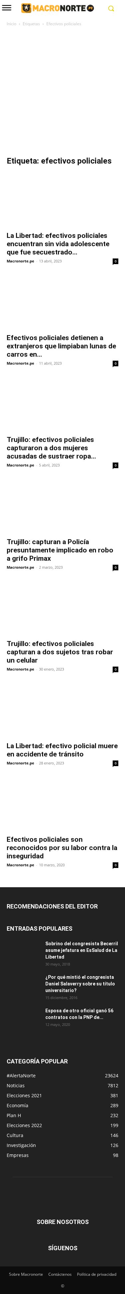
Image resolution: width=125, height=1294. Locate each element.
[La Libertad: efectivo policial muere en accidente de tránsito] (62, 710)
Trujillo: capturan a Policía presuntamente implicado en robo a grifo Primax (60, 550)
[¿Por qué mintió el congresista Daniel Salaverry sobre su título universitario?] (23, 985)
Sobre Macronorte (26, 1274)
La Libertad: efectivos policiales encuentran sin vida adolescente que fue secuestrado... (58, 244)
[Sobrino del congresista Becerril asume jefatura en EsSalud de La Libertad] (23, 952)
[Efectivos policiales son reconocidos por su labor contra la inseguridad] (62, 803)
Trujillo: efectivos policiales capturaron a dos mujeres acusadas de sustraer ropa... (51, 448)
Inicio (11, 24)
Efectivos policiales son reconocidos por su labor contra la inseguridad (62, 847)
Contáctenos (60, 1274)
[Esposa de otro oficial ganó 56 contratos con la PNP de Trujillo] (23, 1019)
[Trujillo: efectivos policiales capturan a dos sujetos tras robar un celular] (62, 608)
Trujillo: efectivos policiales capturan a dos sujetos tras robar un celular (60, 652)
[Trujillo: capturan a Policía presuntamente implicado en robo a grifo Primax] (62, 505)
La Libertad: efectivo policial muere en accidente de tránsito (62, 750)
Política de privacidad (96, 1274)
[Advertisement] (62, 93)
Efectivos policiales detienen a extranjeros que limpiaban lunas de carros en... (61, 346)
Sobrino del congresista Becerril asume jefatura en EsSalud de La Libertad (81, 950)
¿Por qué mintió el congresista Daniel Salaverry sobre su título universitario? (80, 983)
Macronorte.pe (20, 260)
